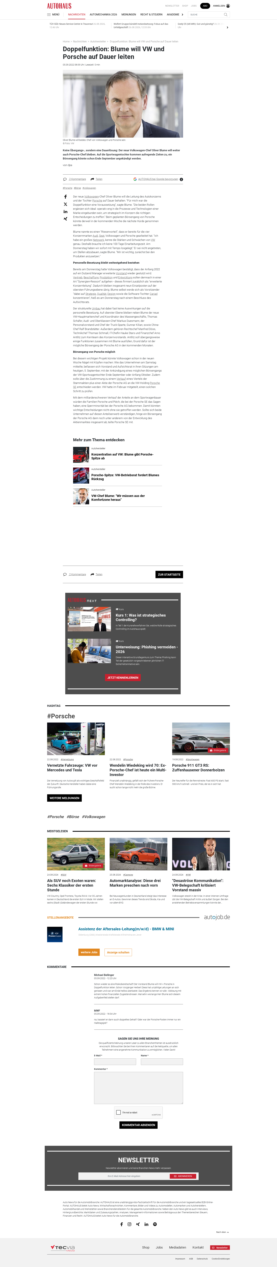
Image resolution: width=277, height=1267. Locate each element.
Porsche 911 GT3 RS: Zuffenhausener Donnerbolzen (198, 767)
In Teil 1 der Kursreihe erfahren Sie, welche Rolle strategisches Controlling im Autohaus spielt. (146, 627)
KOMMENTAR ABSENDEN (138, 1125)
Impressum (180, 1259)
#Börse (73, 817)
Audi (95, 235)
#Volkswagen (93, 817)
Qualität (101, 293)
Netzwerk (98, 239)
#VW (188, 874)
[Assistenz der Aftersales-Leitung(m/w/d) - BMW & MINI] (55, 934)
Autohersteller (98, 41)
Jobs (194, 5)
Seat (101, 235)
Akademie (173, 14)
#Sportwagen (192, 759)
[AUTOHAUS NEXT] (82, 599)
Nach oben (221, 1232)
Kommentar (100, 1069)
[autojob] (217, 917)
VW (153, 239)
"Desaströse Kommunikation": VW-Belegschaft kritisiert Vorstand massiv (197, 885)
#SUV (63, 874)
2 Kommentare (77, 179)
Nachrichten (76, 14)
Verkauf (121, 378)
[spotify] (155, 1224)
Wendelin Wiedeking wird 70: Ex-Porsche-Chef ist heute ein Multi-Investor (138, 770)
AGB (191, 1259)
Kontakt (198, 1247)
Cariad (153, 293)
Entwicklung (125, 277)
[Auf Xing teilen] (65, 218)
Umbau (96, 308)
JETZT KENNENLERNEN (122, 677)
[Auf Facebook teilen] (65, 196)
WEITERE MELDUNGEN (64, 798)
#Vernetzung (67, 759)
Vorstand (121, 273)
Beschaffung (91, 277)
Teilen (99, 179)
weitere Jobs (89, 952)
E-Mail (97, 1055)
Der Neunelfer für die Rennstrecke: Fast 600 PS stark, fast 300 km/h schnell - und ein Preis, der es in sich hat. (200, 782)
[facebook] (121, 1224)
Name (144, 1055)
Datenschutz (202, 1259)
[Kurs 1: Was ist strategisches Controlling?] (89, 619)
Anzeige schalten (118, 952)
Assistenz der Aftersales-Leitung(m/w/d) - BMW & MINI (126, 929)
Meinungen (129, 14)
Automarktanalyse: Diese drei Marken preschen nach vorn (135, 883)
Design (111, 293)
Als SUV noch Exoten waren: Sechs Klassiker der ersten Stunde (71, 885)
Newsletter (172, 5)
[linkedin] (146, 1224)
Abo (205, 5)
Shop (185, 5)
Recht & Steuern (151, 14)
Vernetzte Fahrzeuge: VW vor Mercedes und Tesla (72, 767)
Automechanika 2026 (103, 14)
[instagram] (129, 1224)
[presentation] (227, 27)
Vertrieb (77, 277)
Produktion (106, 277)
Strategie (90, 293)
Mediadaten (177, 1247)
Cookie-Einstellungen (221, 1259)
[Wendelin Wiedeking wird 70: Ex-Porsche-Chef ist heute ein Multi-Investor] (138, 739)
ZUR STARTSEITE (169, 574)
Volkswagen (91, 196)
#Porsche (61, 716)
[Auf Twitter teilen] (65, 204)
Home (66, 41)
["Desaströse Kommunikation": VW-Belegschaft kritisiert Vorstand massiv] (201, 854)
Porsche (97, 200)
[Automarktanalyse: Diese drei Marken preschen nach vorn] (138, 854)
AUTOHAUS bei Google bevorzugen (158, 179)
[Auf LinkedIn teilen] (65, 211)
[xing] (138, 1224)
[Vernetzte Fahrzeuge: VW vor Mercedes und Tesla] (76, 739)
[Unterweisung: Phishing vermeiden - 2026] (89, 651)
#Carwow (128, 874)
